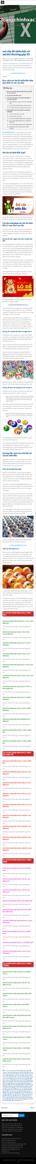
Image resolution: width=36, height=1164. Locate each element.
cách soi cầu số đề (19, 1075)
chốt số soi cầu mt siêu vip (8, 1142)
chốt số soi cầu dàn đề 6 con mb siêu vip (12, 1129)
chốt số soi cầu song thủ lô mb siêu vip (12, 1125)
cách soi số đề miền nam (12, 1080)
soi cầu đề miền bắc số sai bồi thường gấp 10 (15, 1099)
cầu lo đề (5, 1088)
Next (32, 1108)
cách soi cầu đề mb (24, 1073)
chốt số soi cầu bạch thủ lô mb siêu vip (12, 1131)
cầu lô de (10, 1086)
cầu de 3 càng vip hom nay (10, 1083)
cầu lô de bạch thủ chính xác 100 (22, 1086)
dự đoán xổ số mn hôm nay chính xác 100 (12, 1145)
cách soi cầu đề (14, 1073)
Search (21, 1115)
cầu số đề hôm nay (15, 1089)
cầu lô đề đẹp (12, 1088)
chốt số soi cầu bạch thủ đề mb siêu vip (12, 1124)
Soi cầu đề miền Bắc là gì (25, 1097)
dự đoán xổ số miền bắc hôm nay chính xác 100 (14, 1144)
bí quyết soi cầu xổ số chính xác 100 (11, 1138)
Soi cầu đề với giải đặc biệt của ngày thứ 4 (18, 1099)
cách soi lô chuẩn (7, 1078)
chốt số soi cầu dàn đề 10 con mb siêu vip (12, 1127)
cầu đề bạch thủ (10, 1084)
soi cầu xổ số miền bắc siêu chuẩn (19, 1070)
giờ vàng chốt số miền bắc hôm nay (11, 1149)
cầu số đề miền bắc (26, 1089)
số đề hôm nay (5, 1151)
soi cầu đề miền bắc (11, 1097)
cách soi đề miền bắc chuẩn (25, 1077)
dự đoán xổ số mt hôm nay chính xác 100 (12, 1147)
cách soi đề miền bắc (11, 1077)
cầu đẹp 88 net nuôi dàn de (23, 1084)
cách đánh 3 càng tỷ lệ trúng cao (24, 60)
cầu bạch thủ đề (28, 1081)
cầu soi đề (5, 1091)
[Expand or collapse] (31, 87)
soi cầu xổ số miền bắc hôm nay (18, 305)
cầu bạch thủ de (18, 1081)
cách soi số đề (17, 1078)
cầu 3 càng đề (10, 1081)
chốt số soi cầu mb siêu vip (9, 1140)
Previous (5, 1108)
